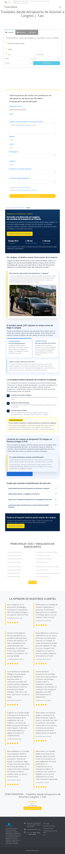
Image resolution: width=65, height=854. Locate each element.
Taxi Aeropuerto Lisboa (42, 562)
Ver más (32, 582)
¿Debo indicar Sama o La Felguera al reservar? (24, 494)
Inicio (8, 207)
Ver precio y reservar (16, 526)
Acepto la (20, 187)
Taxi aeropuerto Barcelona (15, 558)
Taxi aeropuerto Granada (43, 555)
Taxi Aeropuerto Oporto (14, 576)
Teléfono (12, 161)
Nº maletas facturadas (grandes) (20, 169)
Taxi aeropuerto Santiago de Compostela (48, 573)
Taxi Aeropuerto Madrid (14, 566)
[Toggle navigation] (60, 7)
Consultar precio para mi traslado (20, 234)
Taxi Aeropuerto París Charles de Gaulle (47, 566)
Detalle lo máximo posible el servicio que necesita (26, 122)
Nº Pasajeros (14, 152)
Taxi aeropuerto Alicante (14, 552)
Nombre (12, 136)
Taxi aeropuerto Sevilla (42, 576)
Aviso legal (46, 823)
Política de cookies (48, 828)
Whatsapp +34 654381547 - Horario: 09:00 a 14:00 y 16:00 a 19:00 (32, 1)
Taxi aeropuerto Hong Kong (44, 558)
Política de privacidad (23, 187)
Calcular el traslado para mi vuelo (20, 474)
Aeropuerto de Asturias (17, 207)
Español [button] (9, 2)
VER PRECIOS (46, 63)
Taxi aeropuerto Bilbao (13, 562)
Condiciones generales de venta (27, 190)
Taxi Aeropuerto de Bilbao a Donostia (47, 552)
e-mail (11, 144)
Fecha (11, 114)
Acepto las (24, 190)
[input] (18, 55)
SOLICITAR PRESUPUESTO (32, 196)
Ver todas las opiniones (32, 808)
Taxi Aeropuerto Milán (13, 573)
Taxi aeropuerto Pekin (42, 570)
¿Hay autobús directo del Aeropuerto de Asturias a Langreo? (29, 488)
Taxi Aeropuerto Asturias (14, 555)
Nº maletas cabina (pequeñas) (19, 178)
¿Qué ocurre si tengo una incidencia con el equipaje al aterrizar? (30, 499)
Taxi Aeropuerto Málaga (14, 570)
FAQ (44, 835)
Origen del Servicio (16, 106)
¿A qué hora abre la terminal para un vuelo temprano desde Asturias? (28, 506)
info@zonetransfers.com (22, 3)
